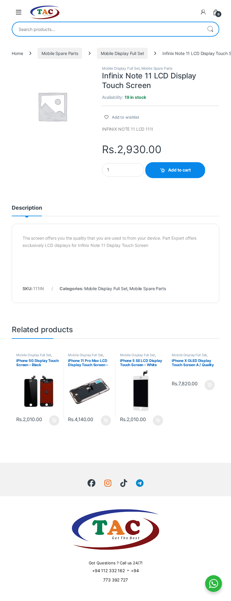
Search (210, 29)
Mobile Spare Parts (60, 53)
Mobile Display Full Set (122, 53)
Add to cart (179, 169)
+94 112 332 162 (108, 570)
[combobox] (107, 29)
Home (17, 53)
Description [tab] (27, 208)
